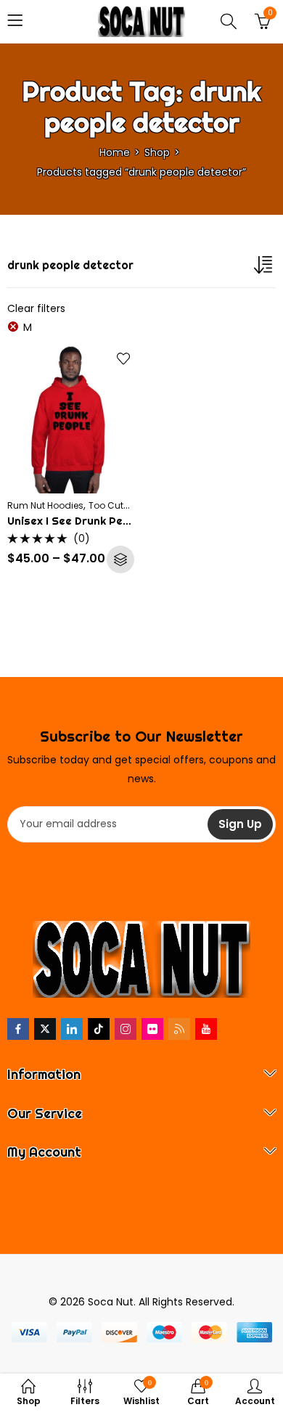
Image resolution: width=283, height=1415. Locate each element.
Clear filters (36, 308)
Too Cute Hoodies (128, 505)
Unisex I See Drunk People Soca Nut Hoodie (124, 521)
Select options (120, 559)
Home (114, 152)
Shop (157, 152)
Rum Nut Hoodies (45, 505)
